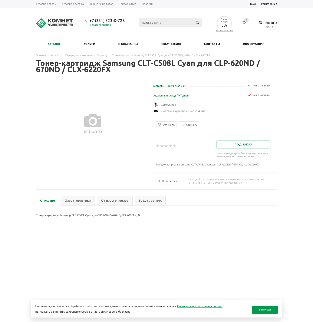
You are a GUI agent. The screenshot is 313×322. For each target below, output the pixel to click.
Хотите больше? (224, 30)
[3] (166, 146)
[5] (175, 146)
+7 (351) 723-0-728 (107, 20)
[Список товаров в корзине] (268, 25)
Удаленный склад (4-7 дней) (171, 95)
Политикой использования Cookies (200, 306)
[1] (158, 146)
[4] (170, 146)
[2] (162, 146)
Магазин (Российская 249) (169, 85)
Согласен (265, 310)
